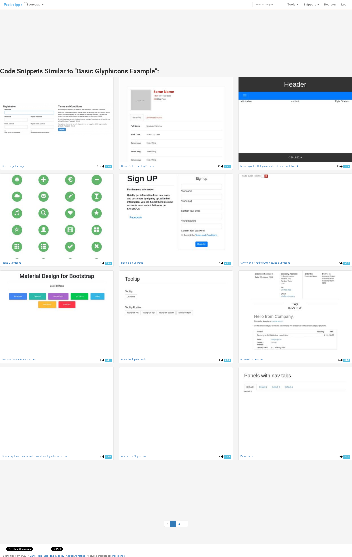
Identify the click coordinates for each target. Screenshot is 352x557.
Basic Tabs (246, 456)
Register (330, 4)
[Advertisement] (148, 34)
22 (219, 166)
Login (345, 4)
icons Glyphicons (11, 262)
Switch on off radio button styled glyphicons (265, 262)
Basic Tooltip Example (133, 359)
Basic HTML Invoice (251, 359)
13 (338, 166)
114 (99, 166)
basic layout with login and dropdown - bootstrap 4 (269, 166)
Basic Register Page (13, 166)
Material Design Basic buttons (19, 359)
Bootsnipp (12, 4)
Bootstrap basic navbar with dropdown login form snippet (35, 456)
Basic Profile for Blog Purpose (138, 166)
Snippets (310, 4)
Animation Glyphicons (133, 456)
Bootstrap (33, 3)
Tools (291, 4)
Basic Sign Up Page (132, 262)
